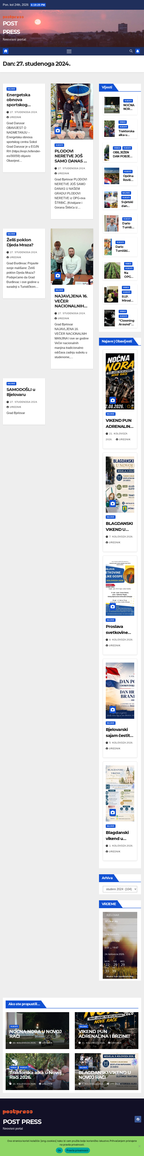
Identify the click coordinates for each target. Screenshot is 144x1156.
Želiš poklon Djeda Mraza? (20, 242)
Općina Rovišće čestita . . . (128, 181)
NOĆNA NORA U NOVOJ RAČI (35, 1034)
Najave (11, 89)
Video (123, 122)
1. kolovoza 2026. (121, 845)
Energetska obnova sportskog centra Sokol (19, 102)
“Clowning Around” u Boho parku (126, 326)
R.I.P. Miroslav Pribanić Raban (128, 302)
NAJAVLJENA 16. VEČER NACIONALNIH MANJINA (71, 303)
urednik (15, 117)
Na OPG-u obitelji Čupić (129, 278)
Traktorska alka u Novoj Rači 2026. (126, 137)
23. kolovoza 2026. (25, 1043)
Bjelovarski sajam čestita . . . (120, 735)
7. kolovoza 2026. (121, 536)
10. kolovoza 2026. (25, 1084)
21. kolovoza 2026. (94, 1043)
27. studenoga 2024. (24, 112)
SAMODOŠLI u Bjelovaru (21, 392)
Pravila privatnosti (77, 1150)
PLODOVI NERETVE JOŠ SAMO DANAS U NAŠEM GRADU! (71, 158)
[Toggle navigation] (69, 51)
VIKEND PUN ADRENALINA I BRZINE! (119, 426)
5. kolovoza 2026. (121, 742)
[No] (139, 1146)
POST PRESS (22, 1122)
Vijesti (59, 145)
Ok (59, 1150)
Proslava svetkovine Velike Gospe (118, 632)
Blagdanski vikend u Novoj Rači (117, 838)
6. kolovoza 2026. (121, 639)
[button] (131, 51)
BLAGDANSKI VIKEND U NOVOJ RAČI (119, 529)
